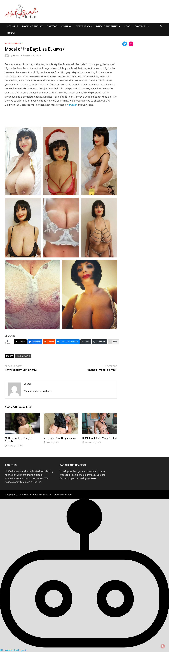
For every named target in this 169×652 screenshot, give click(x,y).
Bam (70, 494)
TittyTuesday (84, 26)
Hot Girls (12, 26)
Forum (11, 33)
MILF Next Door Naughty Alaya (60, 438)
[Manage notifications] (163, 646)
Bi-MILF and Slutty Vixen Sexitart (99, 438)
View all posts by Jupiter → (38, 391)
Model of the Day (32, 26)
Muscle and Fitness (108, 26)
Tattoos (52, 26)
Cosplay (66, 26)
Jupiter (16, 55)
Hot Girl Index (31, 494)
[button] (84, 575)
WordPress (57, 494)
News (127, 26)
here (94, 478)
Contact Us (142, 26)
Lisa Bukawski (23, 356)
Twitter (73, 104)
